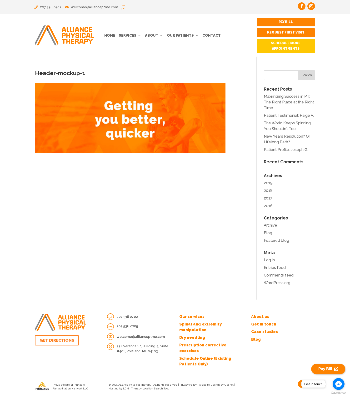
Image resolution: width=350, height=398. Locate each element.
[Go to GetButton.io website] (338, 393)
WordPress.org (277, 283)
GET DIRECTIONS (57, 340)
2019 (268, 183)
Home (109, 35)
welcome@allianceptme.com (94, 7)
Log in (269, 260)
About (151, 35)
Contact (211, 35)
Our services (192, 316)
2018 (268, 190)
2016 (268, 206)
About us (260, 316)
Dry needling (192, 337)
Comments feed (279, 275)
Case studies (264, 332)
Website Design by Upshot (216, 384)
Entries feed (275, 267)
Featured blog (276, 240)
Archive (270, 225)
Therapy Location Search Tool (150, 388)
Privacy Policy (188, 384)
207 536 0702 (50, 7)
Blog (268, 233)
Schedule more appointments (285, 46)
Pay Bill (286, 22)
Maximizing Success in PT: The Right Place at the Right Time (289, 102)
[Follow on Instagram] (311, 6)
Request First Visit (286, 32)
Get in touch (263, 324)
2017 (268, 198)
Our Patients (180, 35)
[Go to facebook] (339, 384)
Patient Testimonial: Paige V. (289, 115)
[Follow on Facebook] (301, 6)
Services (127, 35)
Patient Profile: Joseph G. (286, 149)
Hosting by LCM (119, 388)
